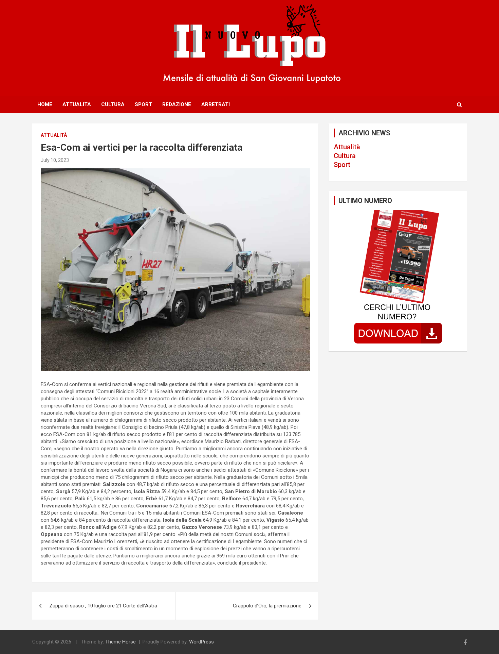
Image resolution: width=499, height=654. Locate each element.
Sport (143, 104)
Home (44, 104)
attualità (54, 135)
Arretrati (215, 104)
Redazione (176, 104)
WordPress (201, 642)
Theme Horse (120, 642)
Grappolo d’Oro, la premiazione (267, 606)
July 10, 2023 (55, 160)
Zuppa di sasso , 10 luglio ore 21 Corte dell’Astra (103, 606)
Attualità (76, 104)
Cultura (113, 104)
